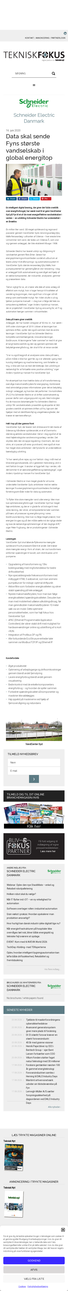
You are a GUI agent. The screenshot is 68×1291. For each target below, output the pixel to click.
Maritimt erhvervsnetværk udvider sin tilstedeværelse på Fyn (41, 1084)
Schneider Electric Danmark (34, 118)
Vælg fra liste (34, 1278)
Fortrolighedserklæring (38, 1286)
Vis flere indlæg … (52, 969)
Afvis (34, 1269)
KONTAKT (29, 38)
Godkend (34, 1260)
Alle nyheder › (54, 1107)
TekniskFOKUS (34, 56)
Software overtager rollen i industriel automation (32, 908)
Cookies (22, 1286)
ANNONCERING (42, 38)
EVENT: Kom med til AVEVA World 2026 (27, 942)
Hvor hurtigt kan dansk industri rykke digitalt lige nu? (33, 923)
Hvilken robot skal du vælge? (21, 894)
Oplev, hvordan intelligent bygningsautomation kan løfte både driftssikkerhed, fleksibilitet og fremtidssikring (33, 956)
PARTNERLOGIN (58, 38)
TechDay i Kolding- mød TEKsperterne (26, 947)
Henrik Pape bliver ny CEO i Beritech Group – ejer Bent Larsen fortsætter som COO (40, 1050)
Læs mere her (48, 851)
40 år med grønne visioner (39, 1042)
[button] (63, 1229)
